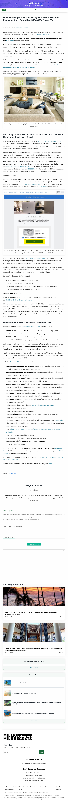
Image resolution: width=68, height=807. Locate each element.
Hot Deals (10, 40)
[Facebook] (9, 474)
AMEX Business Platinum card (49, 141)
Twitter (34, 763)
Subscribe (8, 745)
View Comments (34, 544)
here (51, 464)
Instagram (42, 763)
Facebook (27, 763)
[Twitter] (12, 474)
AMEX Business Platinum (34, 184)
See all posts (34, 720)
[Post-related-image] (34, 596)
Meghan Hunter (22, 28)
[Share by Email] (14, 474)
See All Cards (34, 667)
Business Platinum (17, 362)
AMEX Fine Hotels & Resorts (43, 405)
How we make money (42, 34)
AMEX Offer (31, 169)
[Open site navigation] (65, 10)
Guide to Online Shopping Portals (19, 300)
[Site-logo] (4, 10)
